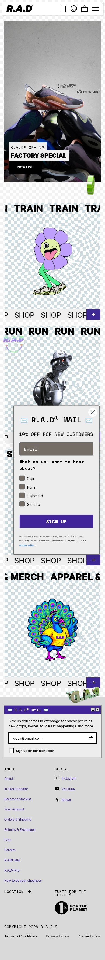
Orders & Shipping (17, 819)
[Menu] (95, 9)
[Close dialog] (92, 412)
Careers (10, 849)
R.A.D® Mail (12, 859)
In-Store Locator (16, 788)
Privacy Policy (57, 936)
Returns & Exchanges (19, 829)
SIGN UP (56, 521)
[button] (27, 771)
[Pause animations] (63, 9)
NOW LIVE (25, 167)
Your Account (14, 808)
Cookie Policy (89, 936)
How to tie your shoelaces (23, 880)
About (8, 778)
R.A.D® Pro (12, 870)
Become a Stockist (17, 798)
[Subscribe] (91, 738)
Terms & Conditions (20, 936)
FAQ (7, 839)
